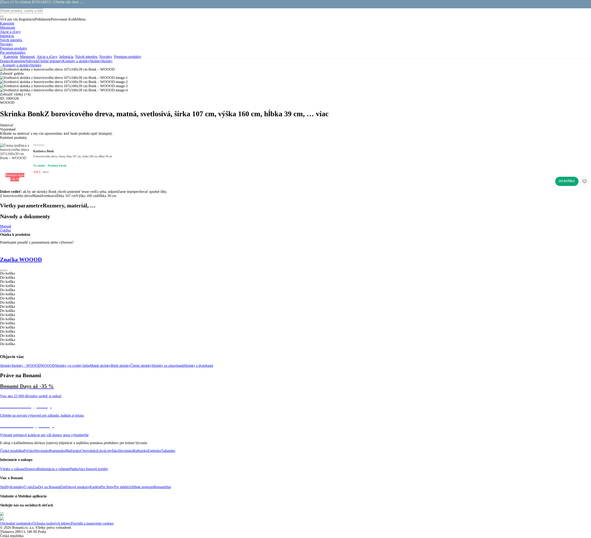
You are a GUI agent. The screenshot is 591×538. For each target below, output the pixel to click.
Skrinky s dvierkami (198, 366)
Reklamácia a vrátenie (53, 469)
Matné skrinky (100, 366)
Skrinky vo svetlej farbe (72, 366)
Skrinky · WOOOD (26, 366)
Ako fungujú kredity (93, 469)
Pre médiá (121, 487)
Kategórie (18, 61)
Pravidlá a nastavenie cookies (92, 523)
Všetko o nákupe (12, 469)
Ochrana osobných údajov (52, 523)
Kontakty (17, 487)
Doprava (31, 469)
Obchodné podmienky (16, 523)
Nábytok (31, 61)
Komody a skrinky (76, 61)
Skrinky (107, 61)
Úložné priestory (50, 61)
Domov (5, 61)
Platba (73, 469)
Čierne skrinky (141, 366)
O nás (28, 487)
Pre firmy (107, 487)
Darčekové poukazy (75, 487)
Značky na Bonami (46, 487)
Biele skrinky (120, 366)
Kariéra (95, 487)
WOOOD (48, 366)
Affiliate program (141, 487)
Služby (5, 487)
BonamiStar (162, 487)
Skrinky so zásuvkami (168, 366)
